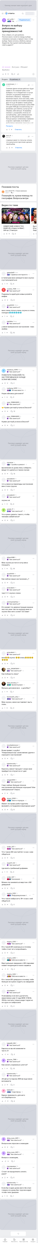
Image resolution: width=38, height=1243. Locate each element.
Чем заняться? (13, 21)
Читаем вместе (18, 390)
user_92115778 (9, 191)
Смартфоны (16, 1092)
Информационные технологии (20, 895)
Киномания (16, 879)
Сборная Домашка (21, 191)
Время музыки (17, 685)
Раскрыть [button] (9, 126)
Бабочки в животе (18, 960)
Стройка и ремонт (17, 464)
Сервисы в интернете (19, 275)
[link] (16, 222)
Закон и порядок (18, 800)
